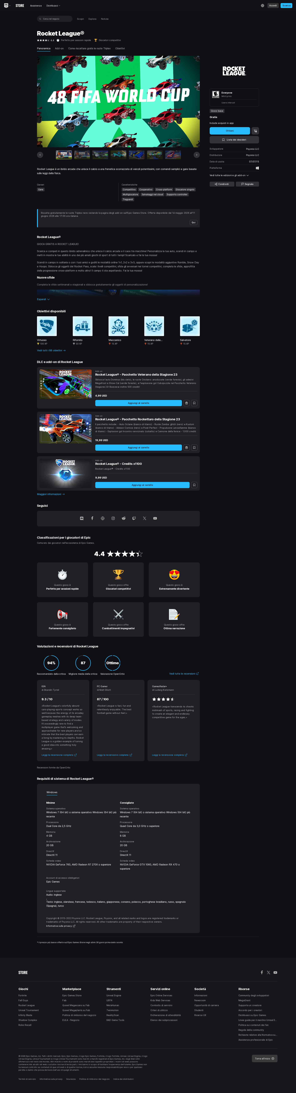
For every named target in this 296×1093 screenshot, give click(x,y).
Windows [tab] (52, 792)
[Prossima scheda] (197, 155)
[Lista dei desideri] (194, 403)
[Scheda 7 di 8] (173, 154)
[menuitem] (81, 19)
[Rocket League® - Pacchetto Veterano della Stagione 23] (65, 384)
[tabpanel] (118, 833)
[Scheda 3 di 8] (100, 154)
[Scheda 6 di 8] (155, 154)
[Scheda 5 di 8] (137, 154)
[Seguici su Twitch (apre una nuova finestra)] (134, 518)
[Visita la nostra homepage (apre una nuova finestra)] (103, 518)
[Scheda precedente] (40, 155)
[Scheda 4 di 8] (118, 154)
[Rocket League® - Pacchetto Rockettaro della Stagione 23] (65, 428)
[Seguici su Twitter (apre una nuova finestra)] (144, 518)
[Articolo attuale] (64, 154)
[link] (193, 222)
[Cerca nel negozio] (40, 19)
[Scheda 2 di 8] (82, 154)
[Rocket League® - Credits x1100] (65, 473)
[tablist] (118, 792)
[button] (118, 299)
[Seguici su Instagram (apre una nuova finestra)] (113, 518)
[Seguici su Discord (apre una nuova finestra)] (82, 518)
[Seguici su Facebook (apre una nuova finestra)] (92, 518)
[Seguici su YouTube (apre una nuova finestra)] (155, 518)
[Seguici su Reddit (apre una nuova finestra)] (123, 518)
